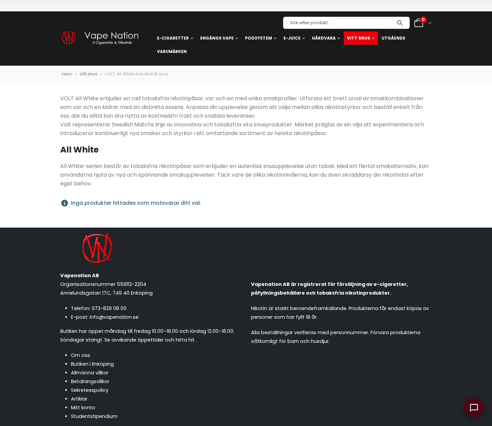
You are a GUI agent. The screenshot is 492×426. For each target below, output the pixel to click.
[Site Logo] (99, 39)
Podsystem (258, 38)
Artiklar (79, 398)
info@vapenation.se (114, 317)
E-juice (292, 38)
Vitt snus (358, 38)
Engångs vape (217, 38)
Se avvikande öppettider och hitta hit (149, 340)
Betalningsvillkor (90, 381)
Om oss (80, 355)
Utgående (393, 38)
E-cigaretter (173, 38)
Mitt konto (83, 407)
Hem (67, 74)
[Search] (400, 22)
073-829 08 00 (109, 308)
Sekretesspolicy (89, 390)
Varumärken (172, 51)
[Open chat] (474, 408)
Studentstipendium (94, 416)
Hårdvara (324, 38)
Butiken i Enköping (92, 364)
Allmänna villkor (89, 372)
